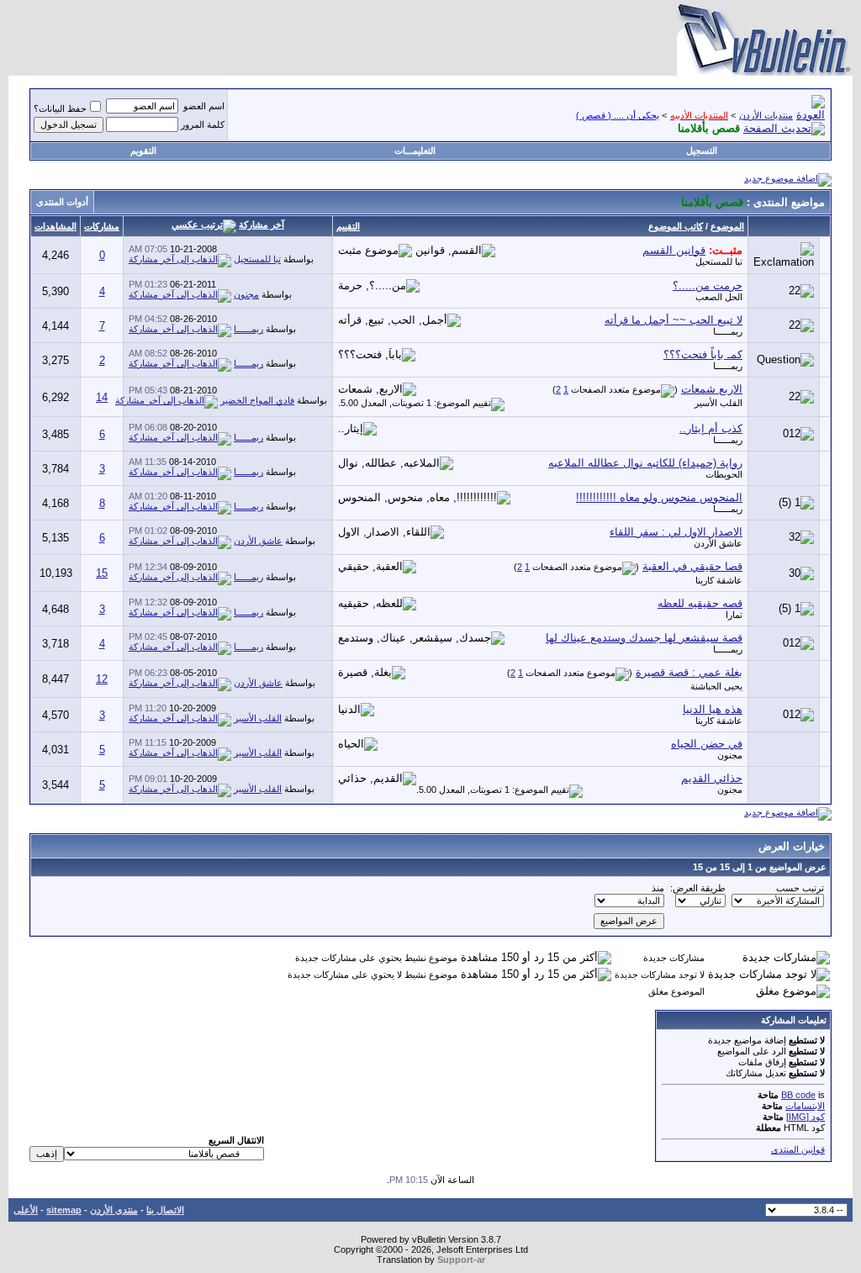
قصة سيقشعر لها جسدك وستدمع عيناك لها (644, 637)
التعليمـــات (415, 150)
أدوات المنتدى (62, 202)
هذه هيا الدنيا (712, 709)
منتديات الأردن (766, 115)
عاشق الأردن (718, 543)
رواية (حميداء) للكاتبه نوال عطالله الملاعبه (645, 463)
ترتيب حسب (800, 888)
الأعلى (25, 1210)
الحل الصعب (718, 297)
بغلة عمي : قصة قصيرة (689, 672)
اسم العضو (203, 106)
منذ (658, 888)
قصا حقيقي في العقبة (692, 566)
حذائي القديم (711, 778)
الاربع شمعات (711, 389)
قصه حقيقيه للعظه (700, 603)
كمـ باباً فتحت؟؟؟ (702, 354)
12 (102, 679)
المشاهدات (55, 226)
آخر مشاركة (261, 224)
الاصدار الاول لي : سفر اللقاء (676, 532)
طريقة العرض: (698, 888)
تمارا (734, 615)
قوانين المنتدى (798, 1149)
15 (102, 573)
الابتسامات (805, 1106)
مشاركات (101, 226)
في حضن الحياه (706, 743)
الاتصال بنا (165, 1210)
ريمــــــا (727, 331)
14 (102, 397)
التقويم (143, 150)
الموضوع (727, 226)
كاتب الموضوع (675, 226)
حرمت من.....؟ (707, 285)
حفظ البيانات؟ (60, 108)
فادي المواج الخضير (257, 400)
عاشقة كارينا (718, 580)
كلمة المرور (202, 124)
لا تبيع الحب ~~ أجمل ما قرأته (673, 320)
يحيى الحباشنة (716, 686)
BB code (798, 1095)
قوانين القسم (673, 250)
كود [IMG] (805, 1117)
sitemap (64, 1210)
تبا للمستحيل (718, 261)
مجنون (246, 294)
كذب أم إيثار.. (710, 428)
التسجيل (701, 150)
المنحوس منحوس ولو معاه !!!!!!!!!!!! (659, 497)
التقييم (348, 226)
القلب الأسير (718, 403)
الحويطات (723, 474)
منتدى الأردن (114, 1210)
